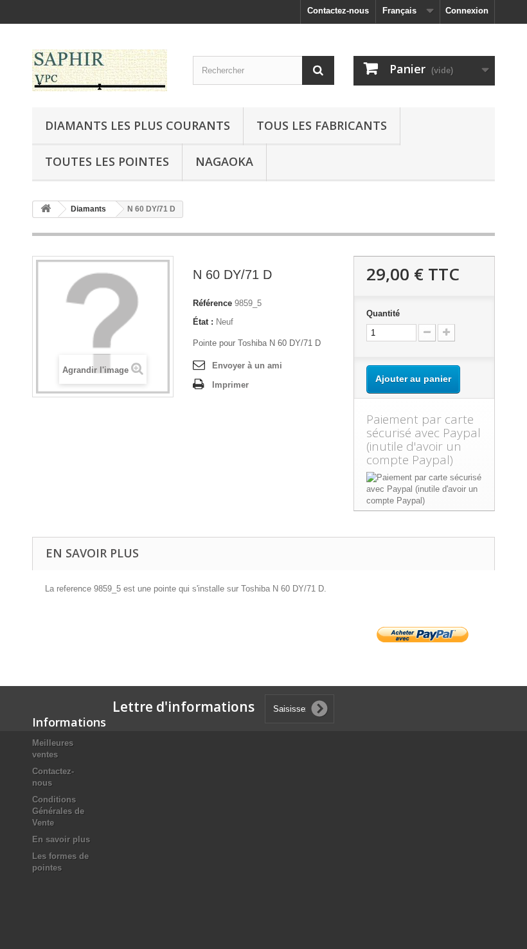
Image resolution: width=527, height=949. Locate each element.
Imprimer (230, 385)
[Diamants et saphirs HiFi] (103, 70)
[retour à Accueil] (45, 209)
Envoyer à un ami (247, 365)
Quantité (383, 313)
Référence (212, 303)
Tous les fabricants (321, 125)
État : (203, 322)
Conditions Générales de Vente (58, 811)
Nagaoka (224, 161)
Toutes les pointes (107, 161)
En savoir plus (61, 839)
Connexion (466, 10)
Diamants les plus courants (137, 125)
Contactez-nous (338, 10)
